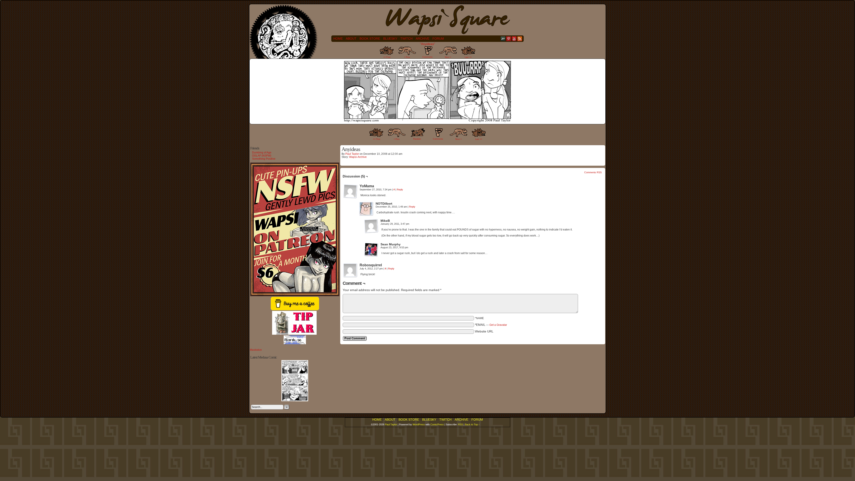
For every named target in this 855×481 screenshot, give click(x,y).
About (351, 38)
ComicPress (437, 424)
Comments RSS (593, 172)
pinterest (508, 38)
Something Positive (263, 158)
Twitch (406, 38)
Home (338, 38)
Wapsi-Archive (358, 157)
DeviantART (503, 38)
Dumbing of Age (261, 152)
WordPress (419, 424)
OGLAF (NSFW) (261, 155)
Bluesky (390, 38)
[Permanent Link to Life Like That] (294, 400)
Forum (438, 38)
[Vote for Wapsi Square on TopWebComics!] (295, 343)
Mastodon (256, 349)
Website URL (484, 331)
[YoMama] (350, 191)
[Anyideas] (427, 121)
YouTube (514, 38)
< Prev (407, 57)
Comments (427, 53)
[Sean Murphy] (371, 250)
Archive (422, 38)
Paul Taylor (352, 153)
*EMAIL (491, 324)
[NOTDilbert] (366, 209)
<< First (387, 57)
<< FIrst (376, 139)
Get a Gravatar (498, 324)
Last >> (468, 57)
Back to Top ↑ (472, 424)
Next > (448, 57)
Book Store (370, 38)
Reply (400, 189)
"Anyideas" (427, 44)
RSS (520, 38)
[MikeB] (371, 226)
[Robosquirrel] (350, 270)
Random (417, 139)
